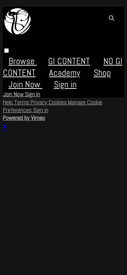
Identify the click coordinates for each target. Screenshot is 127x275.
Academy (64, 73)
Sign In (32, 94)
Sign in (65, 84)
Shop (102, 73)
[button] (6, 50)
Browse (22, 61)
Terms (22, 102)
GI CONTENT (69, 61)
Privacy (40, 102)
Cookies (58, 102)
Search (111, 18)
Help (8, 102)
